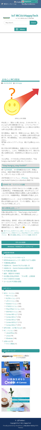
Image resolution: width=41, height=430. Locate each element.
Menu (22, 29)
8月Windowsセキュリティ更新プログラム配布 (20, 260)
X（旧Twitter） (20, 420)
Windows (9, 338)
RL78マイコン (15, 231)
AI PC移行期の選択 (10, 271)
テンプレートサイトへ (28, 4)
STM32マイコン (16, 233)
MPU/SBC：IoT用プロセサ (13, 328)
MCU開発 (13, 235)
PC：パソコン (8, 331)
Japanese (27, 1)
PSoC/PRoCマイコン (27, 233)
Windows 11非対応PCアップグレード (20, 246)
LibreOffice (10, 333)
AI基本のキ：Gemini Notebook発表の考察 (18, 268)
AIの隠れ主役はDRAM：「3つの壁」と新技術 (19, 276)
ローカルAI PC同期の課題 (12, 281)
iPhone (24, 178)
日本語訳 (9, 170)
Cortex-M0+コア (12, 314)
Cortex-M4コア (11, 325)
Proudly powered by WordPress (12, 425)
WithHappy (18, 83)
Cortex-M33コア (12, 322)
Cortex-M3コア (11, 320)
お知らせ (7, 341)
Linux (8, 336)
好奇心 (19, 235)
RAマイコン (7, 231)
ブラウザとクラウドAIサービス (14, 257)
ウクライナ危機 (26, 235)
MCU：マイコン (25, 231)
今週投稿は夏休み (10, 263)
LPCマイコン (34, 231)
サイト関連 (10, 344)
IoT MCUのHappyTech (24, 15)
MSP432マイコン (12, 312)
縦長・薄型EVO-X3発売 (12, 273)
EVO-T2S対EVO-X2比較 (12, 279)
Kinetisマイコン (6, 233)
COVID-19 (34, 235)
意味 (18, 170)
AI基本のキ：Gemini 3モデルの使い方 (17, 265)
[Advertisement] (20, 55)
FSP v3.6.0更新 (20, 242)
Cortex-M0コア (11, 317)
